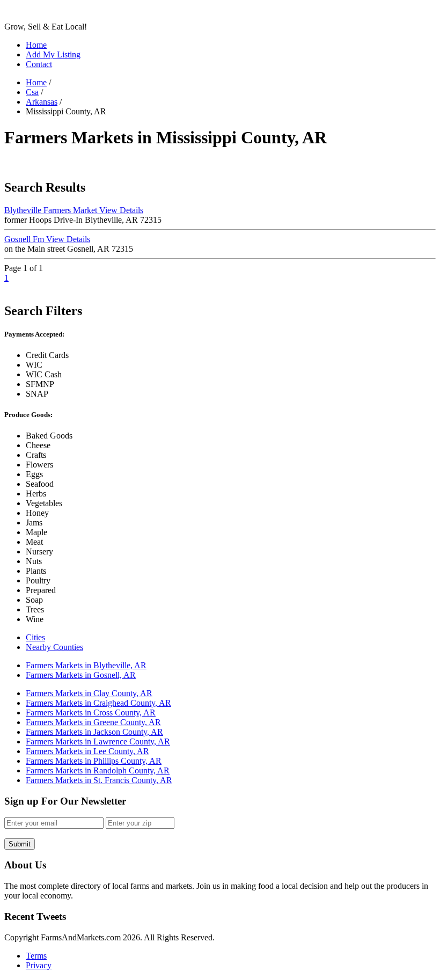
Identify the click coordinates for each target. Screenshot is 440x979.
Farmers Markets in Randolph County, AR (98, 770)
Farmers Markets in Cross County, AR (91, 712)
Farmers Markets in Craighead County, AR (98, 702)
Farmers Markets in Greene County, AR (93, 722)
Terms (36, 955)
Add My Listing (53, 54)
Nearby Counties (54, 647)
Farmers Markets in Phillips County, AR (94, 760)
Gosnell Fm (47, 239)
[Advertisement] (199, 163)
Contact (39, 64)
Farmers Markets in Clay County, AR (89, 693)
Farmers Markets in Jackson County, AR (94, 731)
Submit (20, 844)
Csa (32, 92)
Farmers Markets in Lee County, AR (87, 751)
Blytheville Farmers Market (73, 210)
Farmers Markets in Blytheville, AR (86, 665)
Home (36, 44)
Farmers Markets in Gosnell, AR (81, 675)
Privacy (39, 965)
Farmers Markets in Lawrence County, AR (98, 741)
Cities (35, 637)
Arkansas (41, 101)
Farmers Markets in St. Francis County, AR (99, 780)
